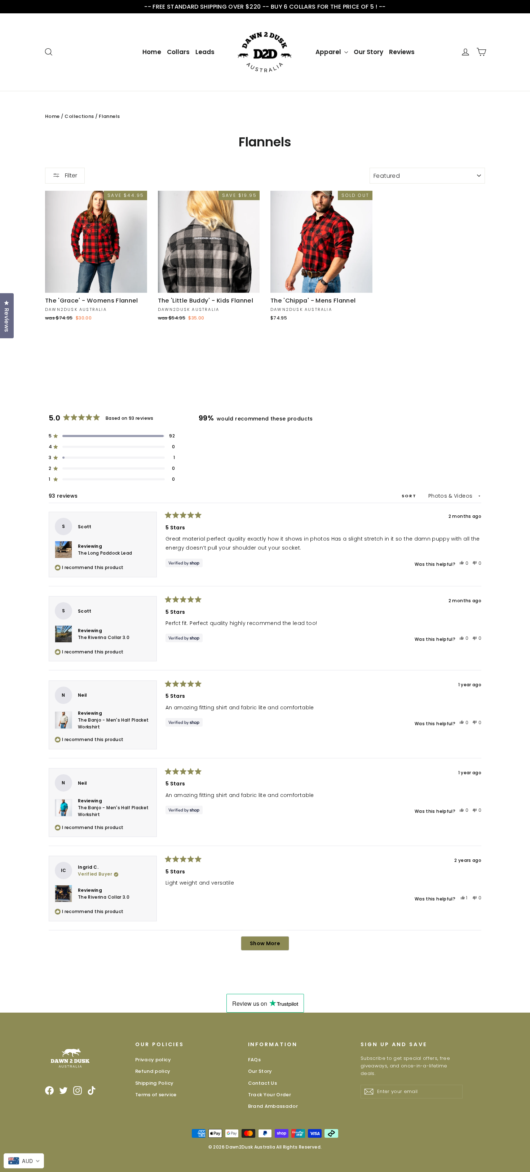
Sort (410, 496)
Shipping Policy (154, 1083)
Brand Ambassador (273, 1106)
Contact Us (262, 1083)
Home (151, 52)
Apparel (329, 52)
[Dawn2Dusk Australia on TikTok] (91, 1090)
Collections (79, 116)
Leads (205, 52)
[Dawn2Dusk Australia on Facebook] (49, 1090)
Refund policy (153, 1071)
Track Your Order (269, 1094)
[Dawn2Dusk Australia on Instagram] (77, 1090)
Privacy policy (153, 1059)
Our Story (368, 52)
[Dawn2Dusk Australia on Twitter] (63, 1090)
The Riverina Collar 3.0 (103, 637)
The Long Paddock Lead (105, 553)
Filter (70, 175)
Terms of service (156, 1094)
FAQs (254, 1059)
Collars (178, 52)
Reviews (402, 52)
